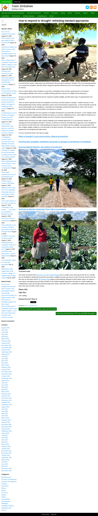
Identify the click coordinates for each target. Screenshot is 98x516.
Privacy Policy (6, 2)
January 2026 (5, 343)
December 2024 (6, 372)
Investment (54, 13)
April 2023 (4, 415)
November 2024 (6, 374)
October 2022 (5, 429)
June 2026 (4, 332)
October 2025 (5, 350)
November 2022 (6, 426)
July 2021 (4, 462)
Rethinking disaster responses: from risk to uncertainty (42, 209)
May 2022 (4, 440)
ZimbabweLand (41, 16)
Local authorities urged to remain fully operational (8, 262)
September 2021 (6, 457)
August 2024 (5, 380)
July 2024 (4, 383)
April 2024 (4, 389)
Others (93, 13)
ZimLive (51, 16)
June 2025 (4, 358)
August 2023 (5, 407)
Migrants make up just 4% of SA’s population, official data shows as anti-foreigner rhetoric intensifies (8, 192)
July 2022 (4, 435)
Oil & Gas (77, 13)
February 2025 (6, 367)
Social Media (5, 16)
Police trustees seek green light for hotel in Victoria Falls (8, 40)
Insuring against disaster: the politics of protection (40, 147)
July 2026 (4, 330)
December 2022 (6, 424)
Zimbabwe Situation (28, 16)
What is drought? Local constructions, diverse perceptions (43, 136)
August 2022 (5, 433)
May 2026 (4, 334)
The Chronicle (16, 16)
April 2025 (4, 363)
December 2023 (6, 398)
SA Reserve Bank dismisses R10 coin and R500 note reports (76, 313)
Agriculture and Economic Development (13, 13)
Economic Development (34, 13)
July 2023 (4, 409)
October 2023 (5, 402)
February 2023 (6, 420)
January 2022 (5, 448)
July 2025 (4, 356)
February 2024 (6, 394)
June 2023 (4, 411)
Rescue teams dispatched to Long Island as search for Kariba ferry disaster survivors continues (7, 128)
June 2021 (4, 464)
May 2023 (4, 413)
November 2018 (6, 470)
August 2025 (5, 354)
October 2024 (5, 376)
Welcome (17, 2)
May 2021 (4, 466)
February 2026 (6, 341)
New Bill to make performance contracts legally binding (8, 253)
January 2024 (5, 396)
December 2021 (6, 451)
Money (70, 13)
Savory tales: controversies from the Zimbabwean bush (8, 174)
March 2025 (5, 365)
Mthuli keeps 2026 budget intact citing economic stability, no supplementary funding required (8, 273)
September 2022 (6, 431)
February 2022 (6, 446)
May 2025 (4, 360)
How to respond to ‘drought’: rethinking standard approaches (54, 20)
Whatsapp (4, 503)
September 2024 (6, 378)
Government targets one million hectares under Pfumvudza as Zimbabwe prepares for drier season (9, 51)
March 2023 (5, 418)
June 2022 (4, 437)
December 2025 (6, 345)
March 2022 (5, 444)
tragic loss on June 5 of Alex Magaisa (48, 275)
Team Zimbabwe (22, 6)
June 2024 (4, 385)
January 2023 (5, 422)
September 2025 (6, 352)
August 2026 (5, 328)
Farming (46, 13)
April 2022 (4, 442)
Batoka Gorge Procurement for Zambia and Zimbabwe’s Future (9, 91)
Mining (63, 13)
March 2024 (5, 391)
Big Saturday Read (44, 279)
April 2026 (4, 336)
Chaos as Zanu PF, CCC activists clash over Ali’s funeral (37, 309)
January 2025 (5, 369)
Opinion (85, 13)
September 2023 (6, 404)
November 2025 (6, 347)
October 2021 (5, 455)
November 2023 (6, 400)
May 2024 (4, 387)
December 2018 (6, 468)
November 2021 (6, 453)
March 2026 (5, 339)
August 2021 (5, 459)
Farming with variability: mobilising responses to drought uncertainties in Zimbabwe (55, 141)
